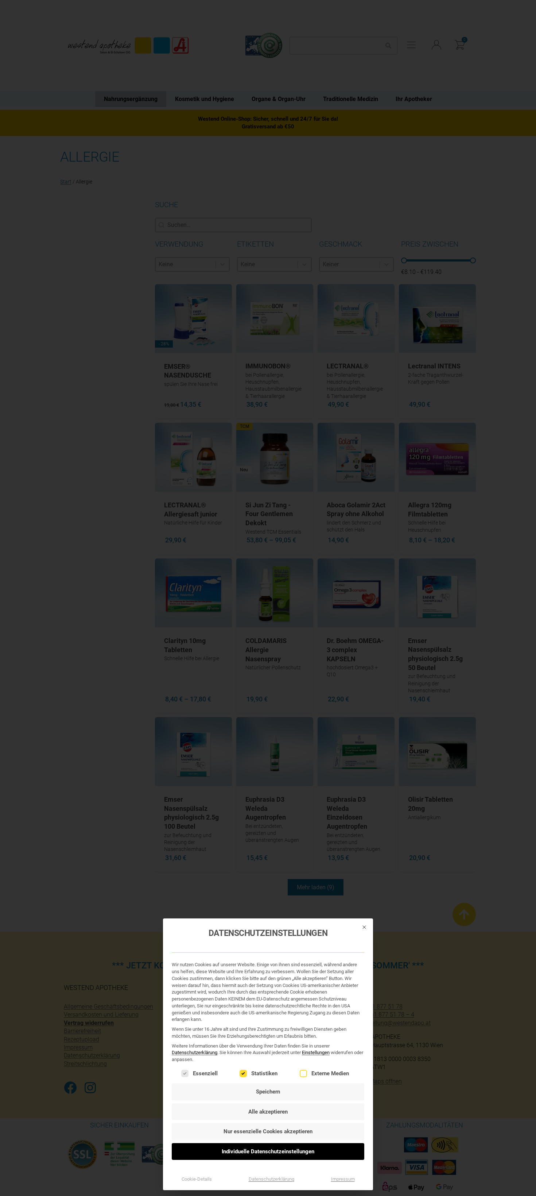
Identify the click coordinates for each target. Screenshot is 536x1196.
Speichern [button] (268, 1091)
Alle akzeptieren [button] (268, 1111)
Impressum (343, 1179)
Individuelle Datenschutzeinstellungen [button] (268, 1151)
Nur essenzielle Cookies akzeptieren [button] (268, 1131)
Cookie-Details (197, 1179)
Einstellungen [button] (316, 1052)
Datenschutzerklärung (194, 1052)
